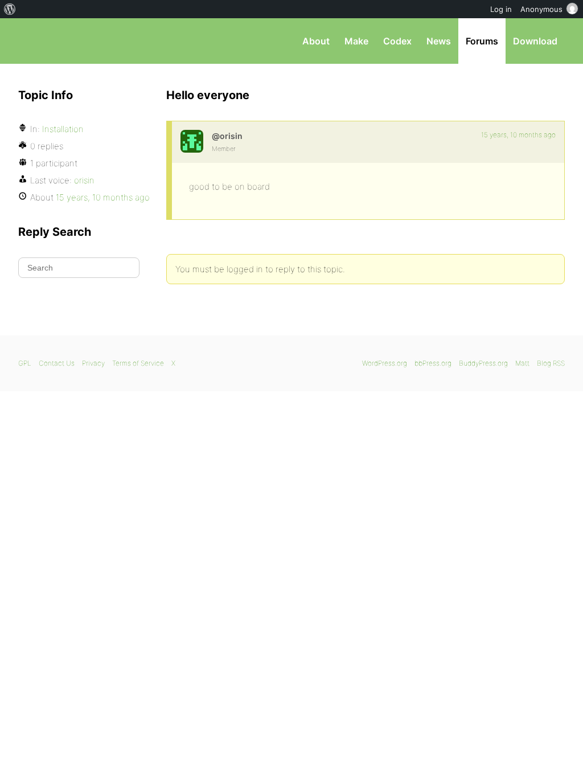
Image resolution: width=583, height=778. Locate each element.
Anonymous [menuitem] (541, 9)
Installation (63, 129)
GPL (24, 363)
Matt (522, 363)
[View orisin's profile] (191, 141)
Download (535, 41)
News (438, 41)
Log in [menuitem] (501, 9)
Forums (482, 41)
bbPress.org (77, 41)
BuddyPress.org (483, 363)
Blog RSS (551, 363)
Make (356, 41)
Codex (397, 41)
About (316, 41)
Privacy (93, 363)
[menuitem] (10, 9)
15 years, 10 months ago (518, 134)
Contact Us (57, 363)
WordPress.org (384, 363)
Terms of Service (138, 363)
